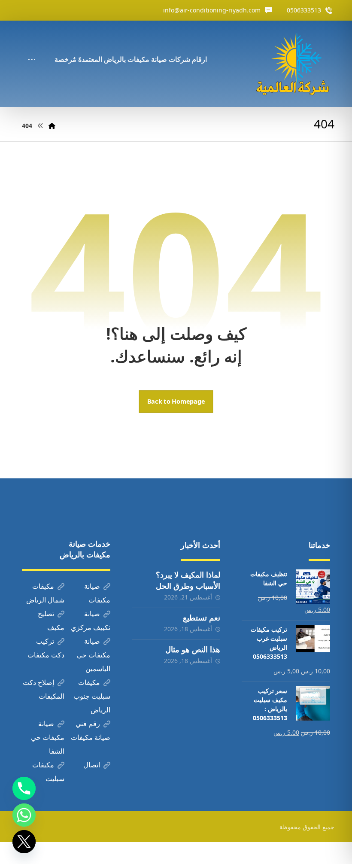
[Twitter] (24, 841)
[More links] (32, 48)
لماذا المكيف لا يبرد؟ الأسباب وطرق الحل (188, 579)
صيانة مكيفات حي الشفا (47, 737)
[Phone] (24, 788)
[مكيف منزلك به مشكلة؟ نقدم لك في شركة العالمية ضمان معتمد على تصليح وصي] (294, 64)
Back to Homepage (176, 401)
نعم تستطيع (201, 617)
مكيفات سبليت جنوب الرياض (91, 696)
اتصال (91, 765)
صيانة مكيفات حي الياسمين (93, 654)
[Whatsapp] (24, 815)
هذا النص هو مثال (192, 649)
